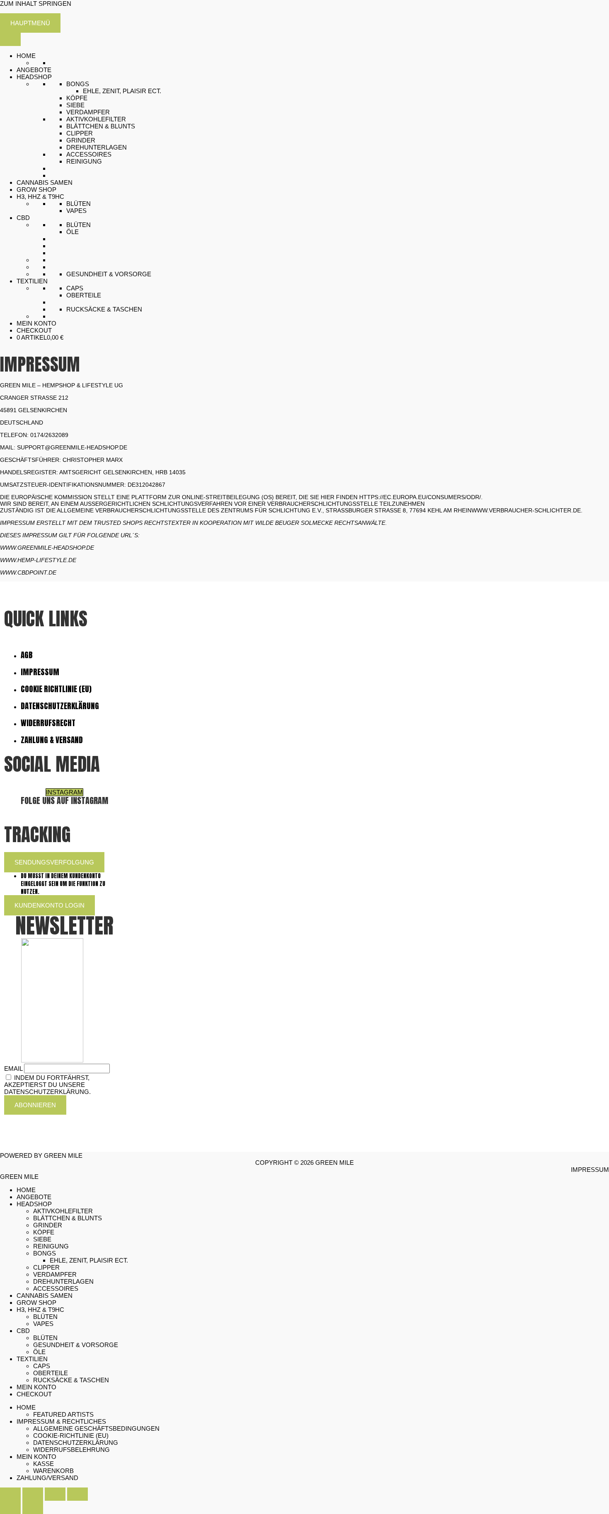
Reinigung (84, 161)
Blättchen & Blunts (100, 126)
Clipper (79, 133)
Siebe (75, 105)
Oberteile (83, 295)
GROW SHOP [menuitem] (36, 1302)
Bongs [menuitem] (44, 1253)
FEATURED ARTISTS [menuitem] (63, 1414)
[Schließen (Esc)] (77, 1494)
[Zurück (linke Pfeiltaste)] (10, 1507)
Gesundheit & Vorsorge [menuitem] (75, 1344)
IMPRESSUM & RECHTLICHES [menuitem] (61, 1421)
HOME (26, 55)
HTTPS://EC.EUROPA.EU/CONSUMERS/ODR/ (420, 497)
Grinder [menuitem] (47, 1225)
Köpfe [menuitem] (43, 1232)
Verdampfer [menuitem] (55, 1274)
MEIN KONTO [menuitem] (36, 1387)
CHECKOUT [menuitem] (34, 1394)
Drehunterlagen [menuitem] (63, 1281)
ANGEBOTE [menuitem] (34, 1196)
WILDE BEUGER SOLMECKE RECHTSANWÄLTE (320, 522)
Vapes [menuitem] (43, 1323)
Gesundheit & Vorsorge (108, 274)
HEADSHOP (34, 76)
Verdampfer (88, 112)
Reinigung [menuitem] (51, 1246)
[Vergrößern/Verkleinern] (10, 1494)
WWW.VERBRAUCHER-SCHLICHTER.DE (526, 510)
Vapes (76, 210)
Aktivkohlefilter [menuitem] (63, 1211)
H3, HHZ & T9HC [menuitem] (40, 1309)
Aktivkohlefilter (96, 119)
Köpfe (76, 97)
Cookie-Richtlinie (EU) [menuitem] (71, 1435)
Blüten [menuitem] (45, 1316)
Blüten (78, 203)
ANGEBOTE (34, 69)
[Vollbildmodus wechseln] (32, 1494)
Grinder (80, 140)
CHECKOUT (34, 330)
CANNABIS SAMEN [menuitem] (44, 1295)
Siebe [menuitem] (42, 1239)
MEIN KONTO (36, 323)
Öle (72, 231)
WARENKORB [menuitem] (53, 1470)
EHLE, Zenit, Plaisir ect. (122, 90)
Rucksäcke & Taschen (104, 309)
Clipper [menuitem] (46, 1267)
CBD (23, 217)
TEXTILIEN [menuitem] (32, 1358)
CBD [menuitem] (23, 1330)
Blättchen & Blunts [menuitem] (67, 1218)
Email (13, 1068)
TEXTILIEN (32, 281)
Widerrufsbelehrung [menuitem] (71, 1449)
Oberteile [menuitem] (50, 1372)
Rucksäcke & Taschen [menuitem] (71, 1380)
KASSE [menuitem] (43, 1463)
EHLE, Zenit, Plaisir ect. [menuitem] (89, 1260)
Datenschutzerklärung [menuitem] (75, 1442)
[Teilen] (55, 1494)
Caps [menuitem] (41, 1365)
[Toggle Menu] (10, 39)
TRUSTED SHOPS (118, 522)
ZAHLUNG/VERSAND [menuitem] (47, 1477)
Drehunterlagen (96, 147)
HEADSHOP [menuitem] (34, 1203)
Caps (74, 288)
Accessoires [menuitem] (55, 1288)
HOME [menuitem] (26, 1189)
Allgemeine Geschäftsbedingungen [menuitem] (96, 1428)
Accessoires (88, 154)
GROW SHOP (36, 189)
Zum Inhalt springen (35, 3)
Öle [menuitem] (39, 1351)
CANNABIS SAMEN (44, 182)
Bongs (77, 83)
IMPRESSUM (17, 522)
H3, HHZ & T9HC (40, 196)
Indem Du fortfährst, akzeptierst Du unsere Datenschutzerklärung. (47, 1084)
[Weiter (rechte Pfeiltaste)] (32, 1507)
